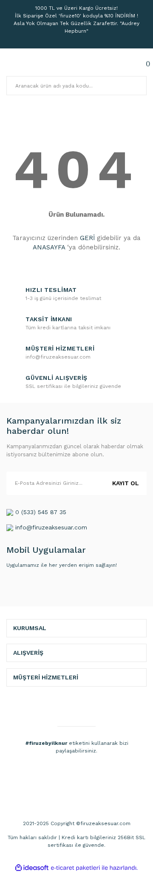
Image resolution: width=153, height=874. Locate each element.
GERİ (87, 238)
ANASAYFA (49, 247)
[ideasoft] (32, 868)
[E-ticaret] (75, 867)
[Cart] (138, 63)
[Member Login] (121, 63)
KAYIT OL (125, 483)
